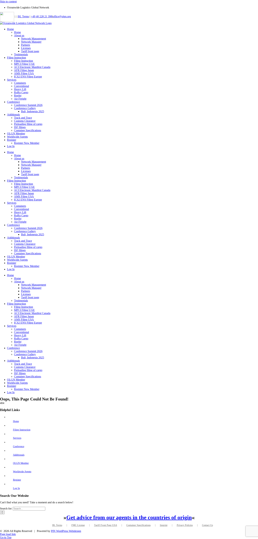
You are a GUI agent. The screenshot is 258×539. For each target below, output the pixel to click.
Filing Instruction (21, 429)
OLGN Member (21, 463)
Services (17, 438)
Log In (16, 488)
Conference (18, 446)
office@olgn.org (62, 16)
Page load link (8, 534)
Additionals (18, 455)
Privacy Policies (185, 525)
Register (17, 480)
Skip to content (8, 1)
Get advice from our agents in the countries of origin (129, 517)
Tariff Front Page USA (105, 525)
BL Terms (23, 16)
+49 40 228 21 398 (41, 16)
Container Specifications (138, 525)
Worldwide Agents (22, 471)
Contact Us (207, 525)
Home (16, 421)
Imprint (163, 525)
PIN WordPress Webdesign (66, 531)
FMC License (78, 525)
